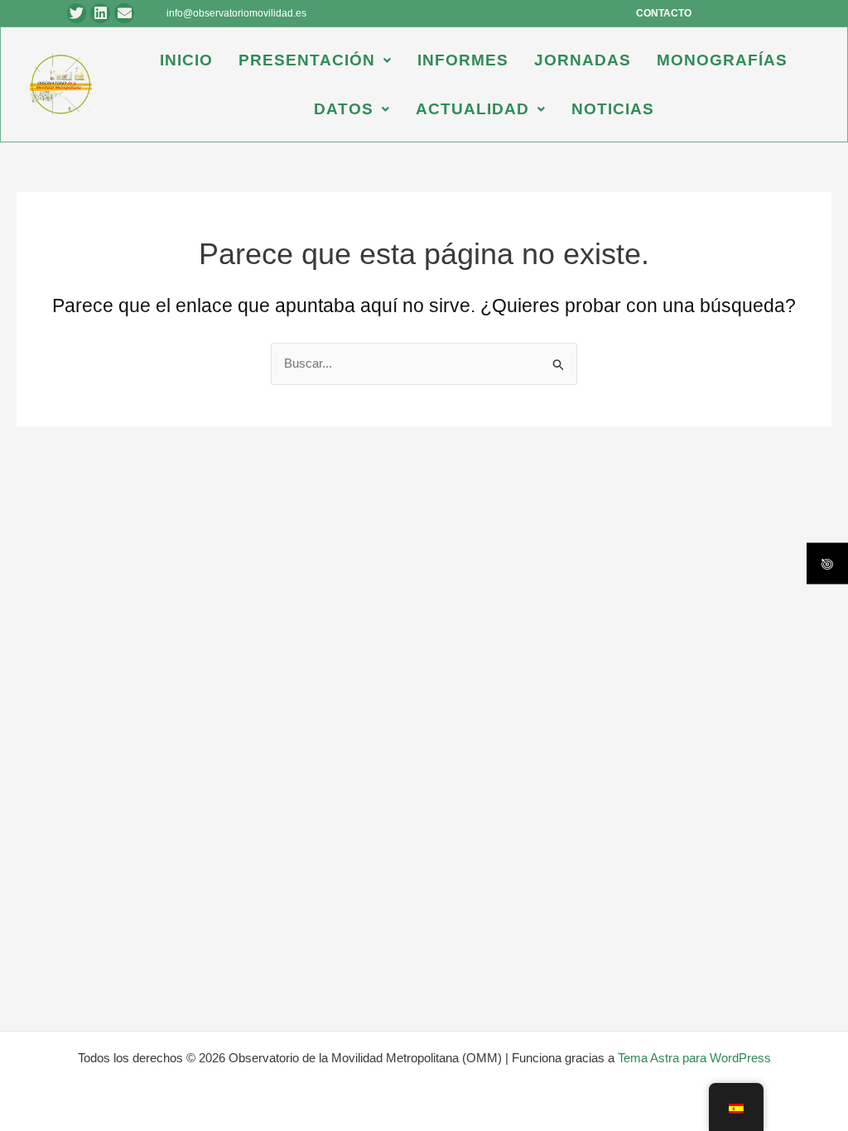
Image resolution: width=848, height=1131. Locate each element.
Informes (462, 60)
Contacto (663, 13)
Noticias (612, 109)
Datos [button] (343, 109)
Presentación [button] (306, 60)
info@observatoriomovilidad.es (236, 13)
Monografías (722, 60)
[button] (315, 60)
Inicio (186, 60)
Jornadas (582, 60)
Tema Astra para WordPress (694, 1058)
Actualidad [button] (472, 109)
